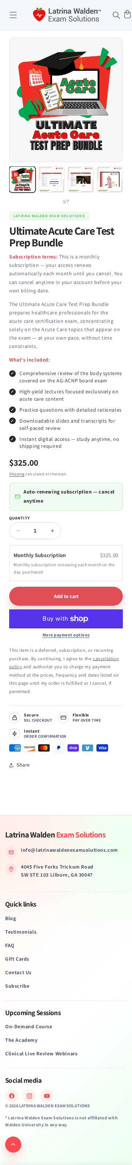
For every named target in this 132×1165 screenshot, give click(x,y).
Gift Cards (17, 959)
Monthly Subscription (40, 555)
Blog (10, 918)
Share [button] (23, 764)
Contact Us (18, 972)
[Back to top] (13, 1144)
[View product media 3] (80, 179)
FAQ (10, 945)
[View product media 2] (51, 179)
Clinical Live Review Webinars (41, 1053)
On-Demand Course (28, 1026)
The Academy (21, 1040)
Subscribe (17, 986)
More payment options (66, 635)
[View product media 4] (110, 179)
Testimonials (20, 931)
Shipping (17, 474)
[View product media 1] (22, 179)
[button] (13, 15)
